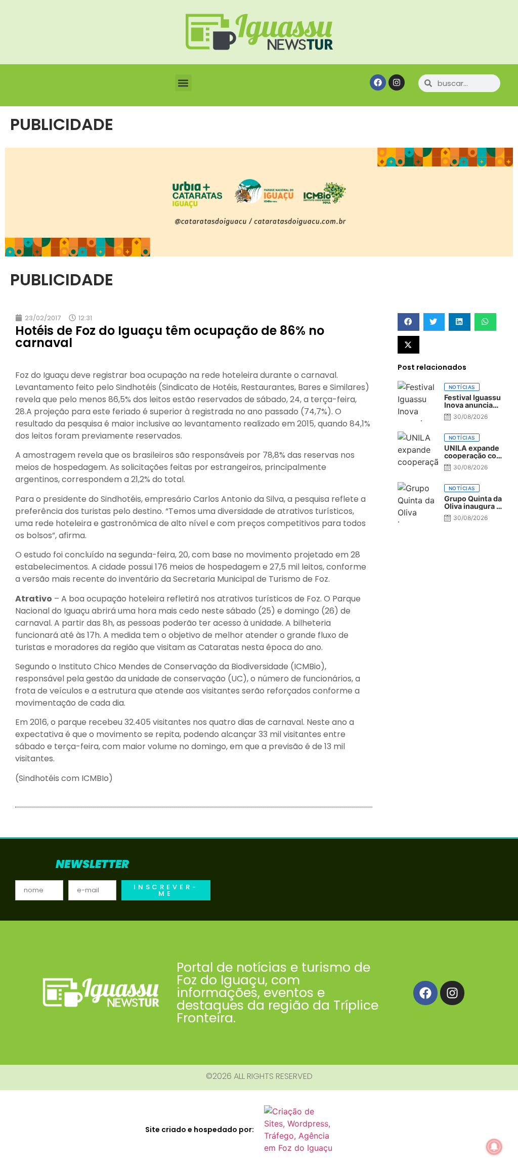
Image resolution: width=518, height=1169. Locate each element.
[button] (183, 82)
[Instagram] (396, 82)
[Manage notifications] (494, 1147)
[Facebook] (378, 82)
